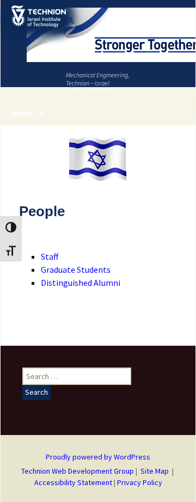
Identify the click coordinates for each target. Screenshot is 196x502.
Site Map (154, 471)
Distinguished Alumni (80, 282)
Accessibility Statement (74, 482)
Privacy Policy (139, 482)
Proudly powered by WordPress (98, 457)
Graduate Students (76, 269)
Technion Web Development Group (77, 471)
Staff (49, 256)
